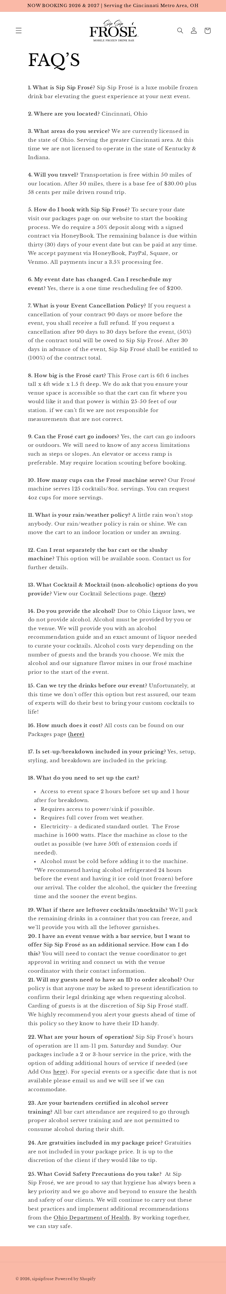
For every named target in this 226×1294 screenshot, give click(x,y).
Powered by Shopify (75, 1279)
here (158, 594)
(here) (76, 734)
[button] (18, 30)
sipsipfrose (43, 1279)
